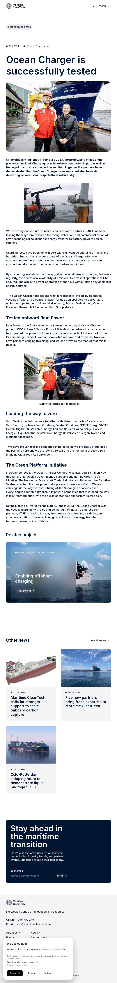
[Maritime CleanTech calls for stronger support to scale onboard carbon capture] (31, 685)
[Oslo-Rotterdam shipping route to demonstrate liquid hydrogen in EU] (31, 760)
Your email (17, 870)
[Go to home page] (15, 902)
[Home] (15, 6)
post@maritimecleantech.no (33, 924)
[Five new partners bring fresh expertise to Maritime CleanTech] (86, 685)
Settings (48, 973)
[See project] (25, 590)
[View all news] (99, 640)
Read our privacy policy (17, 965)
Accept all (15, 973)
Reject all (31, 973)
